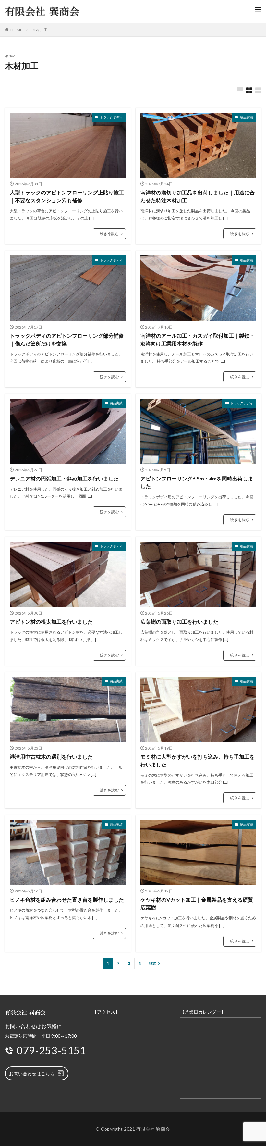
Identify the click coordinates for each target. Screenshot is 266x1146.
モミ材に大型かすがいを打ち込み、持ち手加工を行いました (197, 760)
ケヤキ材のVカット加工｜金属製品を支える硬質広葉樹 (196, 903)
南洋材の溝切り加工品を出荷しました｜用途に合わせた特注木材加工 (197, 196)
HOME (16, 29)
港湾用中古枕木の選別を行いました (51, 757)
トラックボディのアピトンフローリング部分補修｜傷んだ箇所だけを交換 (67, 339)
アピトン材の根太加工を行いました (51, 621)
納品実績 (246, 117)
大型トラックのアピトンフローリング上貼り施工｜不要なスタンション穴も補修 (67, 196)
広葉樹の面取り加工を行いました (179, 621)
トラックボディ (111, 117)
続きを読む (109, 233)
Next (152, 963)
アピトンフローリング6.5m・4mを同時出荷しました (196, 482)
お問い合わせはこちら (31, 1073)
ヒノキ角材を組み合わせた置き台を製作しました (67, 899)
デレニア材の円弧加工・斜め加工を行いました (64, 478)
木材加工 (40, 29)
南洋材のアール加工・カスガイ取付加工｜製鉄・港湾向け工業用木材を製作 (197, 339)
